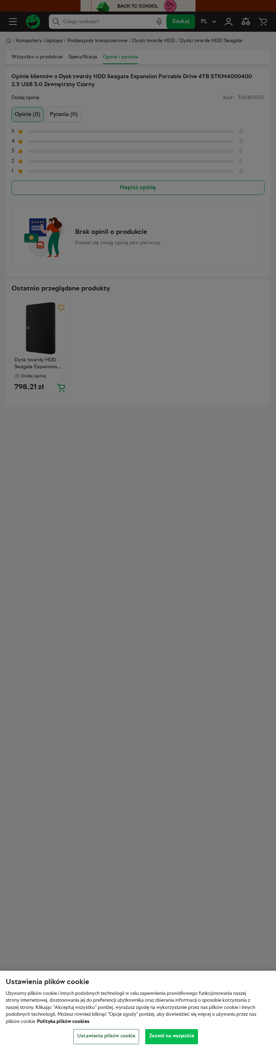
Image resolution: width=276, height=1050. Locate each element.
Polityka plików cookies (63, 1022)
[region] (138, 1010)
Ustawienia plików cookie (106, 1036)
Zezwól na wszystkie (171, 1036)
